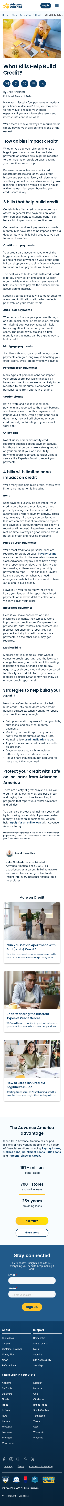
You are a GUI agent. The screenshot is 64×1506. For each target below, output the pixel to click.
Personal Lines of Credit (24, 1155)
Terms (21, 1466)
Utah (35, 1426)
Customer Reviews (12, 1348)
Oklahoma (38, 1399)
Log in (46, 5)
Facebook (4, 1459)
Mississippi (7, 1443)
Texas (36, 1421)
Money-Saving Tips (22, 15)
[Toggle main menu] (57, 5)
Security (37, 1354)
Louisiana (7, 1432)
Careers (6, 1343)
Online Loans (11, 1152)
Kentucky (7, 1426)
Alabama (6, 1382)
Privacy (8, 1466)
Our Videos (8, 1338)
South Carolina (41, 1410)
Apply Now (32, 1220)
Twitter (33, 1459)
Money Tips (8, 1354)
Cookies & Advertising (41, 1466)
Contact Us (39, 1338)
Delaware (7, 1393)
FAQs (36, 1348)
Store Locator (40, 1343)
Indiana (6, 1410)
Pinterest (26, 1459)
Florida (5, 1399)
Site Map (38, 1365)
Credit (38, 15)
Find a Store (32, 1232)
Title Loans (53, 1152)
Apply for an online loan (25, 822)
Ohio (35, 1393)
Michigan (7, 1437)
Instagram (11, 1459)
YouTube (18, 1459)
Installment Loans (33, 1152)
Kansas (6, 1421)
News (5, 1359)
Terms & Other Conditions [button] (17, 1496)
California (7, 1388)
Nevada (37, 1388)
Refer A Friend (9, 1365)
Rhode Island (40, 1404)
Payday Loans (47, 553)
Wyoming (38, 1437)
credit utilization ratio (39, 739)
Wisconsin (38, 1432)
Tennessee (39, 1415)
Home (5, 15)
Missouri (37, 1382)
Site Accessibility (42, 1359)
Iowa (4, 1415)
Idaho (5, 1404)
